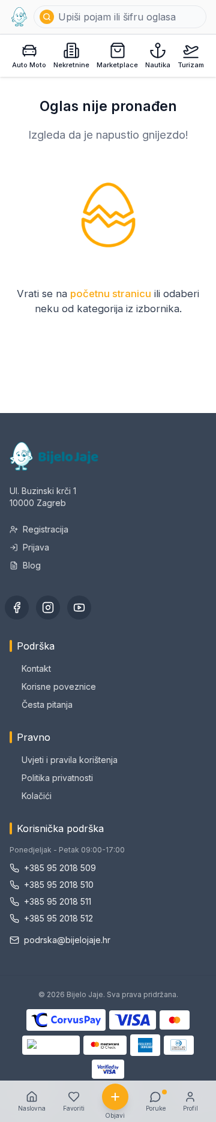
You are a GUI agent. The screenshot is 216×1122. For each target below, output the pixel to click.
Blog (32, 565)
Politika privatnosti (57, 778)
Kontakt (36, 668)
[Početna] (19, 16)
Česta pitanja (47, 704)
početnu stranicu (110, 294)
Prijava (36, 547)
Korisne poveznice (59, 686)
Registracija (45, 529)
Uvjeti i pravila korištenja (70, 760)
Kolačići (37, 796)
